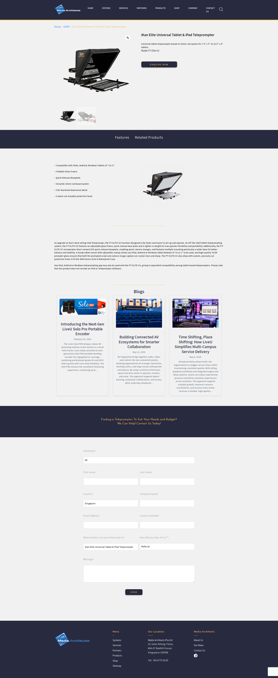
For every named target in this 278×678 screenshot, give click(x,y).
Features (122, 137)
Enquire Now (159, 64)
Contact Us (210, 10)
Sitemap (117, 665)
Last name (146, 472)
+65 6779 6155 (160, 660)
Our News (199, 645)
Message (88, 559)
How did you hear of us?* (154, 537)
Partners (142, 8)
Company (192, 8)
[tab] (122, 139)
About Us (198, 640)
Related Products (149, 137)
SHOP (177, 8)
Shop (115, 660)
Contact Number (150, 515)
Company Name (149, 494)
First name (90, 472)
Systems (106, 8)
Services (123, 8)
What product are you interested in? (103, 537)
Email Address (91, 515)
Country (88, 494)
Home (90, 8)
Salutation (90, 450)
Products (160, 8)
